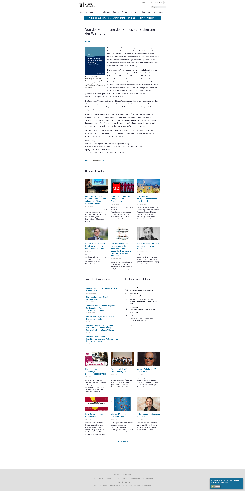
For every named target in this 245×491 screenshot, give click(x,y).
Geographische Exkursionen (138, 315)
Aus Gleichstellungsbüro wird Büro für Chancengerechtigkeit (100, 317)
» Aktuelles (83, 12)
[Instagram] (115, 482)
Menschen (135, 12)
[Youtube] (126, 482)
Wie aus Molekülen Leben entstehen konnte (122, 415)
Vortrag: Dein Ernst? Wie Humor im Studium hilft (147, 370)
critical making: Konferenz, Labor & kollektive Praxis (143, 302)
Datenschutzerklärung (134, 485)
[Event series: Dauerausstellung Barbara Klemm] (137, 293)
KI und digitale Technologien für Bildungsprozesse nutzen (95, 371)
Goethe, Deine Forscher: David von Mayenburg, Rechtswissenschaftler (95, 246)
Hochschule (146, 12)
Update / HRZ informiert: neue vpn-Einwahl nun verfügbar (102, 289)
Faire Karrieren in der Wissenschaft (94, 415)
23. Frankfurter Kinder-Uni (138, 321)
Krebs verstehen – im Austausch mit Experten (143, 309)
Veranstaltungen (160, 12)
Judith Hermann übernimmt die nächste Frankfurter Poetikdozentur (148, 246)
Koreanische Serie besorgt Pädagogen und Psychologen (122, 198)
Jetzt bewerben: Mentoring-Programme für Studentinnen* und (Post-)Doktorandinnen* (101, 308)
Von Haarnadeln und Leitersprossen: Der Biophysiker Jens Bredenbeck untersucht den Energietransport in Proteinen (121, 249)
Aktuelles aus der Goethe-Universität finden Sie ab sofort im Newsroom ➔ (122, 17)
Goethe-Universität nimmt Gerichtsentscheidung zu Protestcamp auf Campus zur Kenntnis (102, 338)
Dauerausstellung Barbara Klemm (139, 296)
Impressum (124, 485)
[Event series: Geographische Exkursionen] (137, 312)
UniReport (97, 160)
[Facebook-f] (122, 482)
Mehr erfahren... (224, 482)
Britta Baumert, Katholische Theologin (148, 415)
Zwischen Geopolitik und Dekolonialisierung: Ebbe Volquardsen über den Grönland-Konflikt (95, 200)
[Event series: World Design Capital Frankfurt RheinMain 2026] (153, 299)
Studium (116, 12)
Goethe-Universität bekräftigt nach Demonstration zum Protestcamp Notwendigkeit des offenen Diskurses (100, 327)
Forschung (93, 12)
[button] (122, 441)
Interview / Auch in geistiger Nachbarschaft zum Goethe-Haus (147, 198)
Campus (125, 12)
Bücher (89, 160)
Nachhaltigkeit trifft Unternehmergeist (119, 370)
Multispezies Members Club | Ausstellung (141, 290)
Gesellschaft (105, 12)
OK (212, 486)
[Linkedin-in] (119, 482)
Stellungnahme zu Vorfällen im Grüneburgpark (97, 298)
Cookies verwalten (146, 485)
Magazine (143, 2)
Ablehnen (217, 486)
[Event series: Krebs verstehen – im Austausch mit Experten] (137, 307)
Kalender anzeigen (128, 325)
